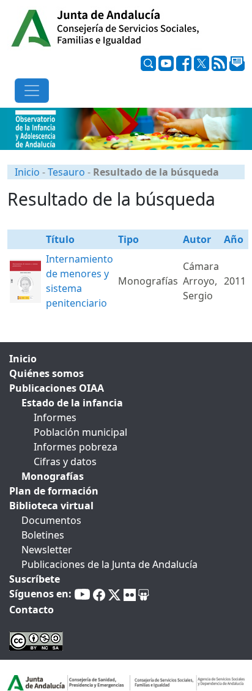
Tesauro (66, 172)
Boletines (42, 535)
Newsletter (46, 549)
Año (233, 239)
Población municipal (80, 432)
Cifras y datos (65, 461)
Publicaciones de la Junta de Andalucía (109, 564)
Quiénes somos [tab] (46, 373)
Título (60, 239)
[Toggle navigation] (32, 90)
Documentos (51, 520)
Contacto (31, 609)
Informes (55, 417)
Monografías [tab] (52, 476)
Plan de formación (53, 491)
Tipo (128, 239)
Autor (197, 239)
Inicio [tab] (23, 358)
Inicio (27, 172)
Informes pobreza (75, 447)
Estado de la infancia (72, 402)
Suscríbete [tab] (34, 579)
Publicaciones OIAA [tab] (56, 388)
